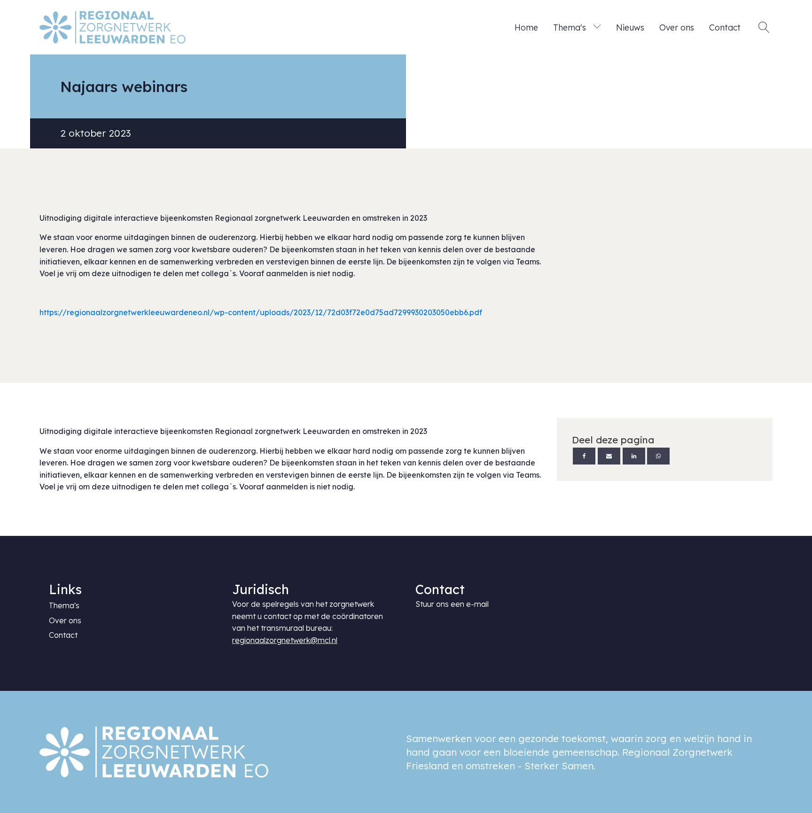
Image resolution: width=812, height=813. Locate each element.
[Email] (609, 456)
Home (526, 27)
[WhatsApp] (658, 456)
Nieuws (630, 27)
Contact (725, 27)
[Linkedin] (634, 456)
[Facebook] (584, 456)
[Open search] (764, 27)
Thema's (569, 27)
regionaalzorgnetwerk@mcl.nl (284, 640)
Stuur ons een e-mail (452, 604)
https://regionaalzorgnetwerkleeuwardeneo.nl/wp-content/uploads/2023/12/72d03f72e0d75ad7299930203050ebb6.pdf (260, 312)
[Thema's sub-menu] (599, 27)
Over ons (676, 27)
